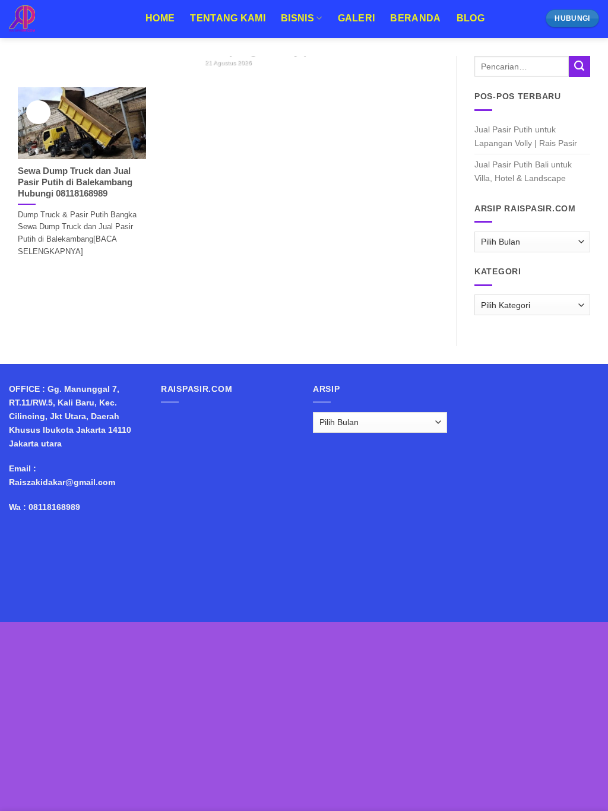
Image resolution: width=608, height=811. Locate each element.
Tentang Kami (227, 18)
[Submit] (579, 66)
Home (160, 18)
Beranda (415, 18)
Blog (470, 18)
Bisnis (297, 18)
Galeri (356, 18)
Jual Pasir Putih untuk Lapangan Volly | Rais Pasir (525, 136)
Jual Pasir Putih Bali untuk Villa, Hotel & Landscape (523, 171)
